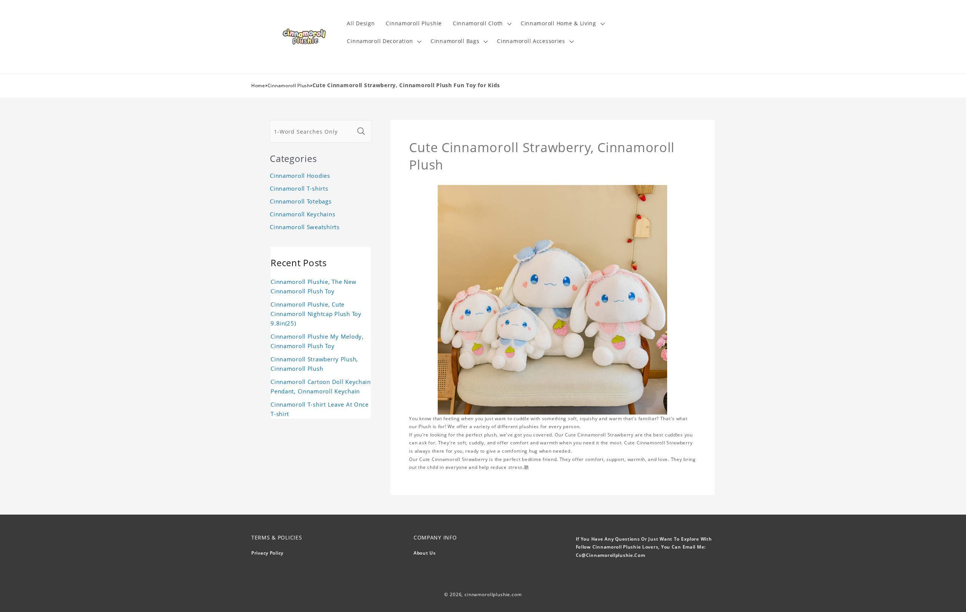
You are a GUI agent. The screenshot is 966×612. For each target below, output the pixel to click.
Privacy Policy (267, 553)
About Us (425, 553)
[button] (481, 23)
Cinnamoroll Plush (289, 85)
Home (258, 85)
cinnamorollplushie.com (493, 594)
